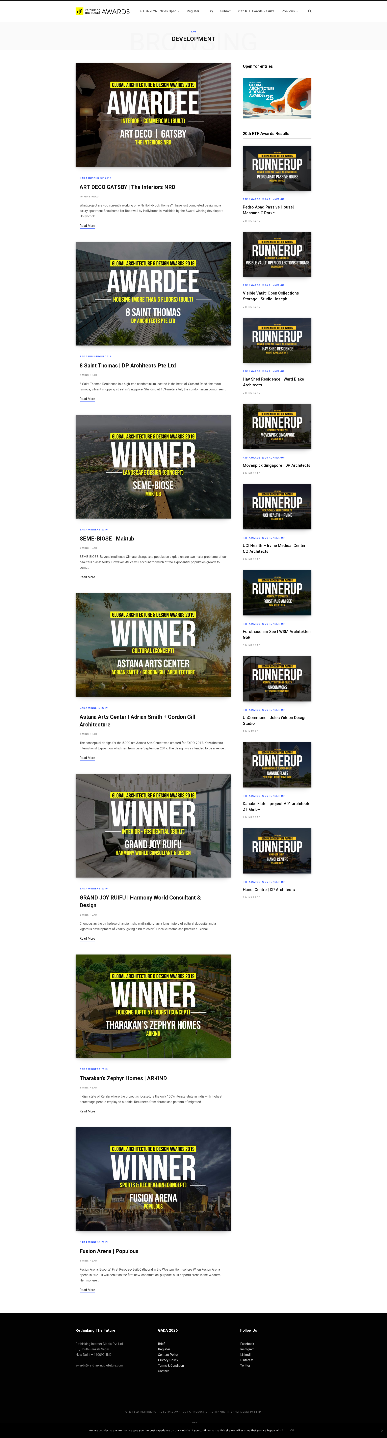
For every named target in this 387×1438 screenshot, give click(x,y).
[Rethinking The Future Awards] (103, 11)
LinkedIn (246, 1355)
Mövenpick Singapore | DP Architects (276, 465)
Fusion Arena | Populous (109, 1251)
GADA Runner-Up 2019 (96, 178)
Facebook (247, 1344)
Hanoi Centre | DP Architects (269, 889)
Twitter (245, 1365)
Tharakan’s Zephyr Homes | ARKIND (123, 1078)
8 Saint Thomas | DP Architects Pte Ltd (128, 365)
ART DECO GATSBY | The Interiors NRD (127, 187)
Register (164, 1349)
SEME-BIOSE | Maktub (107, 538)
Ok (292, 1430)
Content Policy (168, 1355)
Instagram (247, 1349)
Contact (163, 1371)
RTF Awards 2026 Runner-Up (264, 199)
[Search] (309, 11)
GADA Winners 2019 (94, 529)
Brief (161, 1344)
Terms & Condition (171, 1365)
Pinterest (246, 1360)
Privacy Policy (168, 1360)
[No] (382, 1431)
